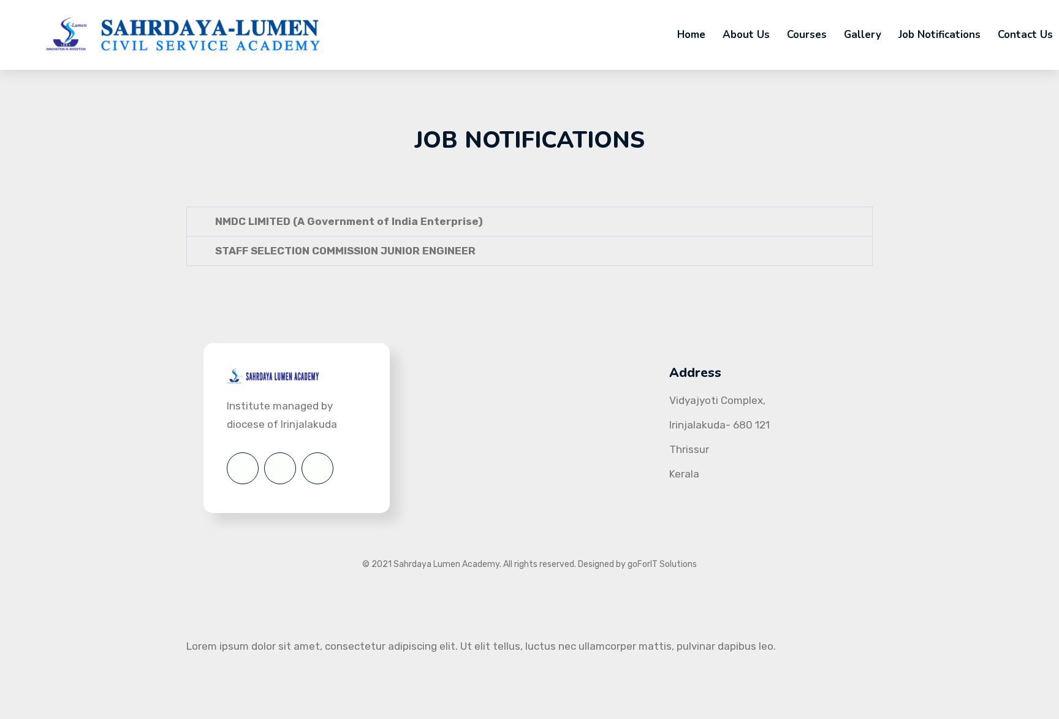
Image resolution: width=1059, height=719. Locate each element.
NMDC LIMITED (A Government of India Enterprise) (349, 221)
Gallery (862, 35)
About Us (746, 35)
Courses (807, 35)
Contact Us (1025, 35)
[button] (529, 221)
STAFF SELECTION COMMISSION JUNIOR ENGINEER (345, 251)
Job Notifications (939, 35)
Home (691, 35)
